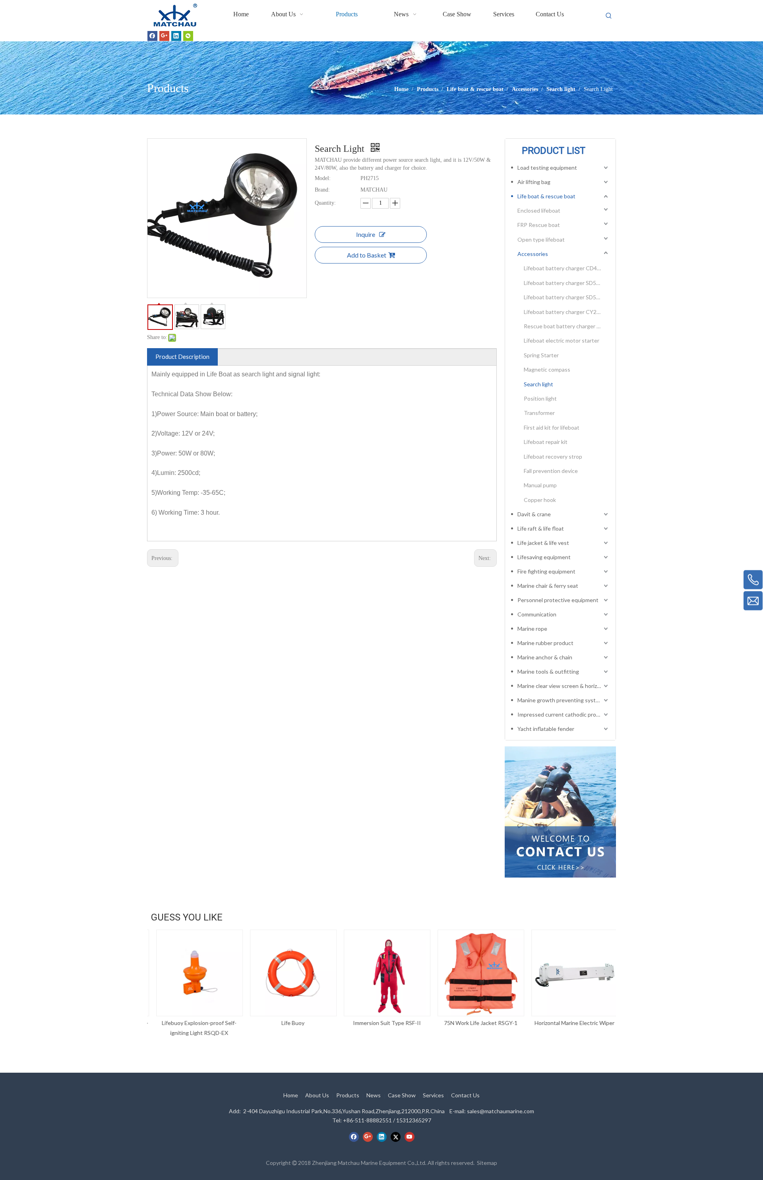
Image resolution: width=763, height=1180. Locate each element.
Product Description (182, 356)
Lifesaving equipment (544, 557)
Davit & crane (534, 514)
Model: (323, 178)
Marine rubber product (545, 642)
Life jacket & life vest (543, 542)
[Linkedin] (176, 36)
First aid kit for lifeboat (551, 427)
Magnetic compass (547, 369)
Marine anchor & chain (544, 657)
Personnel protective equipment (557, 600)
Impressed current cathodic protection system (563, 714)
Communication (536, 614)
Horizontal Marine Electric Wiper (569, 1022)
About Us (317, 1095)
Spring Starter (541, 355)
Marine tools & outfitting (548, 671)
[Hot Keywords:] (609, 16)
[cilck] (560, 812)
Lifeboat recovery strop (553, 456)
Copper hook (540, 499)
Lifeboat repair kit (545, 441)
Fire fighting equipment (546, 571)
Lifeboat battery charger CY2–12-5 (567, 311)
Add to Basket (366, 255)
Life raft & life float (540, 528)
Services (433, 1095)
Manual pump (540, 485)
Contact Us (465, 1095)
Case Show (402, 1095)
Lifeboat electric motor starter (561, 340)
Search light (538, 384)
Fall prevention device (551, 470)
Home (290, 1095)
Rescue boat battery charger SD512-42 (567, 326)
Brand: (322, 190)
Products (347, 1095)
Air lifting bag (533, 181)
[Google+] (164, 36)
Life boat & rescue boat (546, 196)
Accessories (532, 253)
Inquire (365, 234)
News (373, 1095)
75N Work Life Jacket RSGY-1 (475, 1022)
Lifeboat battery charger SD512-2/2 (567, 297)
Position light (540, 398)
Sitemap (487, 1162)
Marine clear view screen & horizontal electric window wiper (563, 685)
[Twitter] (396, 1137)
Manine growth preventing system (560, 700)
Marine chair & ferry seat (547, 585)
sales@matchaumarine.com (500, 1111)
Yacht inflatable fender (545, 728)
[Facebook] (152, 36)
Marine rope (532, 628)
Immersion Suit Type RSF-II (382, 1022)
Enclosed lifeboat (538, 210)
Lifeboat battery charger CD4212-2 (567, 268)
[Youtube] (409, 1137)
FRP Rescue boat (538, 224)
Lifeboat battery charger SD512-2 (566, 282)
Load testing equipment (547, 167)
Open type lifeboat (541, 239)
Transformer (539, 412)
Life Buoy (287, 1022)
